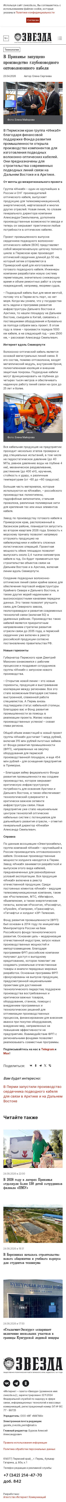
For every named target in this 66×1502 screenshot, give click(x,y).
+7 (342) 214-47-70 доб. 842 (22, 1478)
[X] (45, 1065)
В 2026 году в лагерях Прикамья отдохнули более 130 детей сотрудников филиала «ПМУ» (32, 1184)
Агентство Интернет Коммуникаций (24, 1497)
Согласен (33, 20)
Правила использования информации (25, 1442)
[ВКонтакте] (31, 1065)
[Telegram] (40, 1065)
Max (6, 1053)
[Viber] (50, 1065)
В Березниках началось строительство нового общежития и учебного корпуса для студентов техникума (32, 1259)
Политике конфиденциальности (35, 12)
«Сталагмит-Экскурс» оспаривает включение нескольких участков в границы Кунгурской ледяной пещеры (31, 1334)
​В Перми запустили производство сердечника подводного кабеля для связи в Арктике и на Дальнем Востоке (33, 1094)
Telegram (47, 1049)
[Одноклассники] (36, 1065)
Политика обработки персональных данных (29, 1449)
